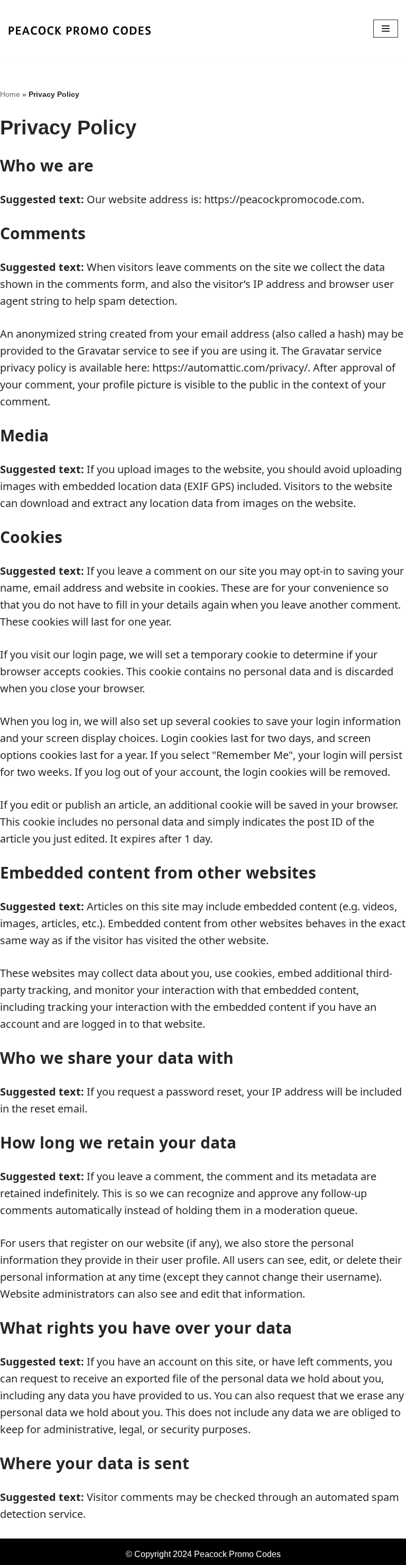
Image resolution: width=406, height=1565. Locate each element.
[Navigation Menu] (385, 29)
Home (10, 94)
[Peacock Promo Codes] (91, 28)
